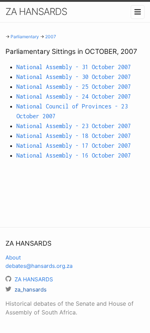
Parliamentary (25, 36)
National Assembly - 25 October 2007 (73, 86)
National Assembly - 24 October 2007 (73, 96)
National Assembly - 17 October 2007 (73, 145)
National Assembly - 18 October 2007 (73, 135)
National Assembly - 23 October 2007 (73, 126)
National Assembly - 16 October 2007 (73, 155)
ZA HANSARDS (36, 11)
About (13, 257)
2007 (50, 36)
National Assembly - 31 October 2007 (73, 67)
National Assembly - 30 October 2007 (73, 77)
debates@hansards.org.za (38, 265)
